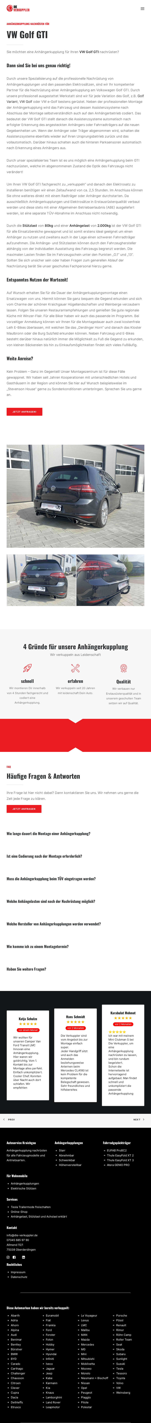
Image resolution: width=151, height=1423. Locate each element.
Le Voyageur (89, 1315)
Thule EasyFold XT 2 (120, 1155)
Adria (14, 1320)
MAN (84, 1335)
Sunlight (121, 1359)
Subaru (121, 1354)
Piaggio (86, 1397)
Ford (49, 1330)
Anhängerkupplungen (25, 1183)
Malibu (85, 1330)
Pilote (85, 1402)
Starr (62, 1150)
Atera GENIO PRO (118, 1165)
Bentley (16, 1344)
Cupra (15, 1392)
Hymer (50, 1349)
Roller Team (124, 1339)
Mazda (85, 1339)
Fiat (48, 1320)
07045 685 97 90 (18, 1240)
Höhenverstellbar (70, 1165)
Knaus (50, 1392)
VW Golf (26, 102)
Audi (14, 1335)
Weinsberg (123, 1392)
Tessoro (121, 1373)
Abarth (15, 1315)
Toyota (120, 1378)
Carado (15, 1364)
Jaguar (50, 1368)
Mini (84, 1354)
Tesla (119, 1368)
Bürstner (16, 1349)
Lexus (85, 1320)
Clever (15, 1388)
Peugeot (86, 1392)
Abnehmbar (66, 1155)
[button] (142, 8)
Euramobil (52, 1315)
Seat (119, 1344)
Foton (49, 1339)
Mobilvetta (88, 1364)
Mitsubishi (87, 1359)
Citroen (16, 1383)
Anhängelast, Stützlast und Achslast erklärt (39, 1216)
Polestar (86, 1407)
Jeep (49, 1373)
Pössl (119, 1320)
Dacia (14, 1397)
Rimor (120, 1330)
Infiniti (50, 1359)
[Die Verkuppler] (18, 8)
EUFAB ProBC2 (117, 1150)
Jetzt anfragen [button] (24, 809)
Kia (48, 1388)
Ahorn (15, 1325)
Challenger (18, 1373)
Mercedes (87, 1344)
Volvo (119, 1383)
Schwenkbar (67, 1160)
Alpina (15, 1330)
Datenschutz (19, 1277)
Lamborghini (54, 1397)
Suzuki (120, 1364)
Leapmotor (53, 1407)
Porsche (121, 1315)
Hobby (50, 1344)
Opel (84, 1388)
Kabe (49, 1378)
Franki (50, 1325)
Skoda (120, 1349)
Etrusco (16, 1407)
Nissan (85, 1383)
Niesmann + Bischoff (94, 1378)
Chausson (17, 1378)
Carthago (17, 1368)
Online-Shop (19, 1211)
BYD (14, 1359)
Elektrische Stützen (23, 1188)
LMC (84, 1325)
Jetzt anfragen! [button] (24, 411)
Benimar (16, 1339)
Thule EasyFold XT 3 (120, 1160)
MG (83, 1349)
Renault (121, 1325)
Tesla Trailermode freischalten (31, 1207)
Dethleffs (17, 1402)
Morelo (85, 1373)
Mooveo (86, 1368)
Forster (50, 1335)
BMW (14, 1354)
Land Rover (53, 1402)
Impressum (18, 1272)
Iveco (49, 1364)
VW (118, 1388)
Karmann (51, 1383)
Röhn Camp (123, 1335)
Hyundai (51, 1354)
